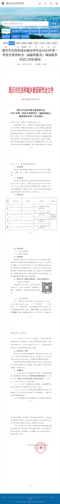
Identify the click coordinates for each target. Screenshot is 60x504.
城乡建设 (54, 31)
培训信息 (11, 43)
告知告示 (6, 31)
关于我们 (25, 36)
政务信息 (5, 43)
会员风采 (6, 36)
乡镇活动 (54, 43)
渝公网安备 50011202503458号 (37, 502)
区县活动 (48, 43)
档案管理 (35, 31)
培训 (27, 27)
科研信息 (17, 43)
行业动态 (42, 43)
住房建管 (44, 31)
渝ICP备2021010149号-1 (21, 502)
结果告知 (30, 43)
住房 (12, 27)
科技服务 (25, 31)
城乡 (16, 27)
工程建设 (22, 27)
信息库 (15, 36)
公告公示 (36, 43)
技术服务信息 (24, 43)
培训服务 (15, 31)
